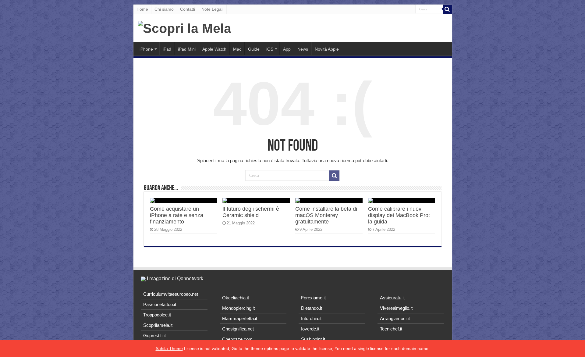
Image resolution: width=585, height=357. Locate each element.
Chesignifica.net (238, 328)
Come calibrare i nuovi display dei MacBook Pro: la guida (399, 215)
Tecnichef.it (391, 328)
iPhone (146, 49)
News (302, 49)
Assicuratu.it (392, 297)
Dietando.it (311, 308)
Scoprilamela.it (157, 325)
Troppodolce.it (157, 314)
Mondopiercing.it (238, 308)
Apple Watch (214, 49)
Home (142, 9)
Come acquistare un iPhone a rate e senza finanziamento (176, 215)
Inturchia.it (311, 318)
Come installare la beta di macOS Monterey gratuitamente (326, 215)
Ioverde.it (310, 328)
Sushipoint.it (313, 339)
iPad (167, 49)
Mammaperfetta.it (239, 318)
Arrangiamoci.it (395, 318)
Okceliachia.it (235, 297)
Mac (237, 49)
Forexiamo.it (313, 297)
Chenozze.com (237, 339)
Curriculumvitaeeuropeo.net (170, 294)
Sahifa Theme (169, 348)
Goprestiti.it (154, 335)
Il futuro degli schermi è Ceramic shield (250, 212)
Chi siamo (164, 9)
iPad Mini (187, 49)
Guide (254, 49)
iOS (269, 49)
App (287, 49)
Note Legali (212, 9)
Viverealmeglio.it (396, 308)
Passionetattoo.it (159, 304)
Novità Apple (327, 49)
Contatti (187, 9)
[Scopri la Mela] (184, 27)
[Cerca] (447, 9)
